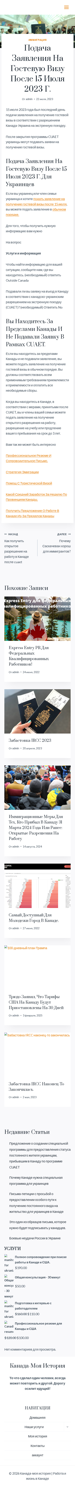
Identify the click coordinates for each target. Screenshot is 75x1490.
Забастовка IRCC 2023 (30, 740)
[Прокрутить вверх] (66, 1475)
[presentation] (37, 619)
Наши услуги (34, 1427)
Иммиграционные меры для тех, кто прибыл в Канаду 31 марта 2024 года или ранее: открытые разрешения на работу (36, 827)
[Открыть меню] (66, 7)
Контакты (38, 1446)
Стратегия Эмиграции (22, 472)
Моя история (37, 1436)
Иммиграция (37, 40)
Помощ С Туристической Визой (29, 483)
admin (29, 99)
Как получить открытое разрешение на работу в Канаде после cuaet (16, 548)
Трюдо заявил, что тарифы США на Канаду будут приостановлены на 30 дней (36, 1002)
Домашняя (37, 1417)
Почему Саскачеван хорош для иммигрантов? (56, 543)
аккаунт (37, 1455)
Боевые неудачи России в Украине (35, 1238)
